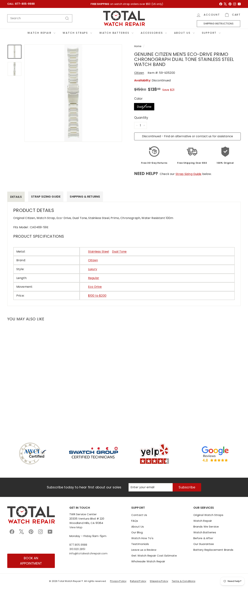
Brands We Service (206, 526)
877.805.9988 (78, 545)
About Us (183, 33)
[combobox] (39, 18)
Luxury (92, 269)
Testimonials (140, 544)
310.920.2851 (77, 549)
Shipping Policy (159, 581)
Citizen (139, 73)
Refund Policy (138, 581)
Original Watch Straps (208, 515)
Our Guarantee (203, 544)
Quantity (141, 117)
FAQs (134, 521)
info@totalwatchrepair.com (88, 553)
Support (210, 33)
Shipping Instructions (218, 23)
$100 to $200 (97, 296)
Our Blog (137, 532)
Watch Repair (40, 33)
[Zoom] (73, 93)
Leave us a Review (143, 550)
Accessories (152, 33)
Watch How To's (142, 538)
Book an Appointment (31, 561)
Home (138, 46)
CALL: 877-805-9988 (21, 4)
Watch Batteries (115, 33)
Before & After (203, 538)
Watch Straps (76, 33)
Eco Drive (95, 287)
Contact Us (139, 515)
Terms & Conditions (183, 581)
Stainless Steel (98, 251)
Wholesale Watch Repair (148, 561)
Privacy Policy (118, 581)
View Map (75, 527)
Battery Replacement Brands (213, 550)
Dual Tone (144, 107)
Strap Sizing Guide (189, 174)
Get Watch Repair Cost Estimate (154, 555)
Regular (93, 278)
